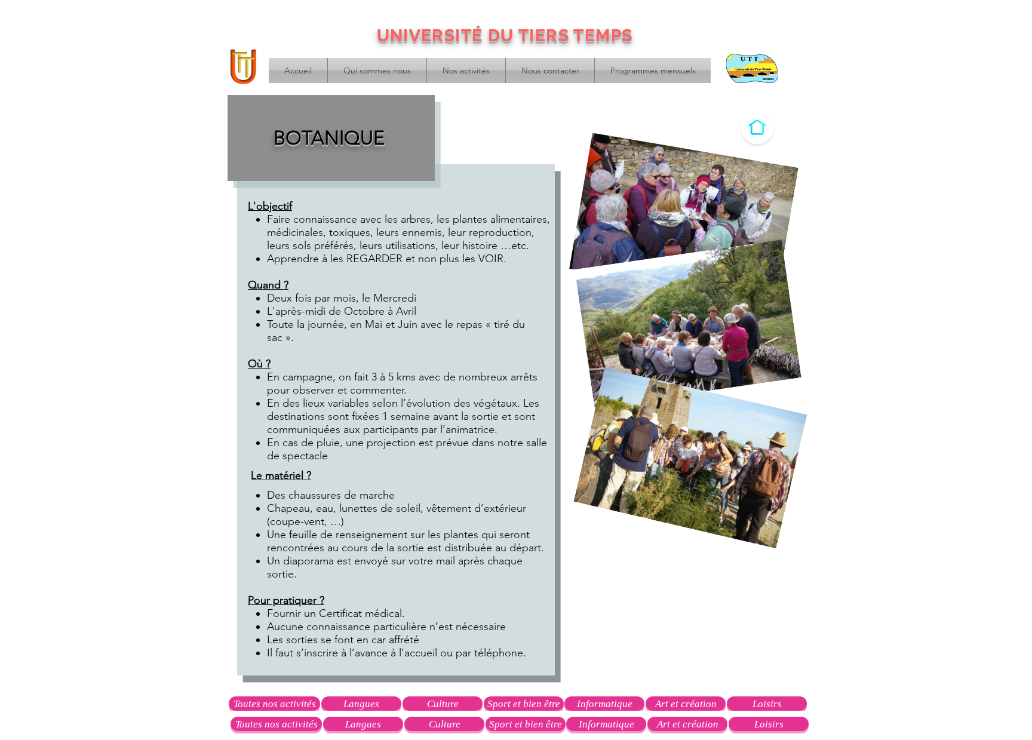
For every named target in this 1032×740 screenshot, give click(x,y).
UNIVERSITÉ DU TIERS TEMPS (505, 35)
